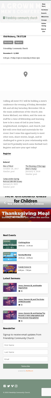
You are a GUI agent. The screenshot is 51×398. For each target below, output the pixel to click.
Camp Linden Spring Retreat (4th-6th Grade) (12, 180)
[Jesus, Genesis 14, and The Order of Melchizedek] (10, 301)
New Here (43, 5)
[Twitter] (8, 386)
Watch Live (43, 30)
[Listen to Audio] (22, 291)
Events (44, 13)
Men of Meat (8, 166)
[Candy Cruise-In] (10, 268)
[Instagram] (16, 386)
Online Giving (43, 24)
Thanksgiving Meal (15, 216)
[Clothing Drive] (10, 244)
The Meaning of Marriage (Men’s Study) (36, 167)
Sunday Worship (24, 255)
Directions (8, 42)
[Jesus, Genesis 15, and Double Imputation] (10, 287)
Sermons (44, 10)
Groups (44, 20)
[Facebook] (4, 386)
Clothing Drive (24, 242)
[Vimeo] (12, 386)
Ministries (45, 17)
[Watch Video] (19, 291)
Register (19, 42)
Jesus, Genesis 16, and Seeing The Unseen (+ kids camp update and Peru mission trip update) (31, 315)
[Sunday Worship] (10, 256)
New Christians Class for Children (26, 203)
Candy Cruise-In (24, 267)
